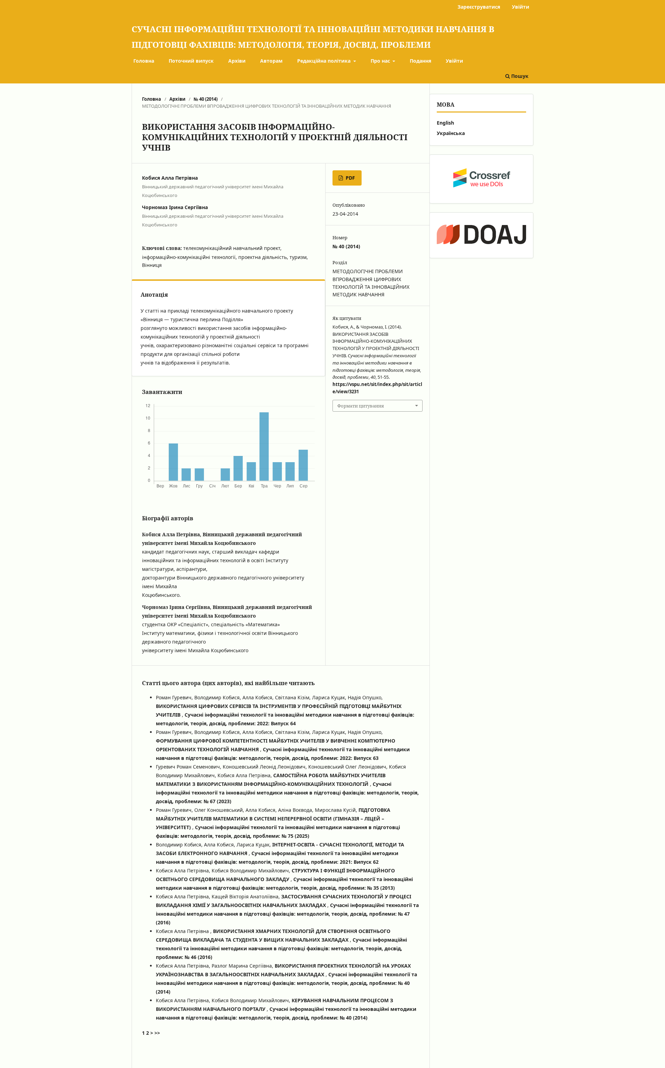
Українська (451, 133)
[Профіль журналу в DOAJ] (481, 235)
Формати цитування (360, 406)
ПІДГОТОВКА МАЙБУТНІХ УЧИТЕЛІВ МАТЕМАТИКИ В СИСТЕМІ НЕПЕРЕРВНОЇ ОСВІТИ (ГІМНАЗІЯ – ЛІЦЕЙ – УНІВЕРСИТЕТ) (273, 819)
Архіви (237, 60)
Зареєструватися (479, 6)
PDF (349, 177)
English (445, 122)
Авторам (271, 60)
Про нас (381, 60)
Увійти (454, 60)
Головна (143, 60)
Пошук (519, 76)
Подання (420, 60)
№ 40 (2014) (206, 99)
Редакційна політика (324, 60)
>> (157, 1033)
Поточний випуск (191, 60)
